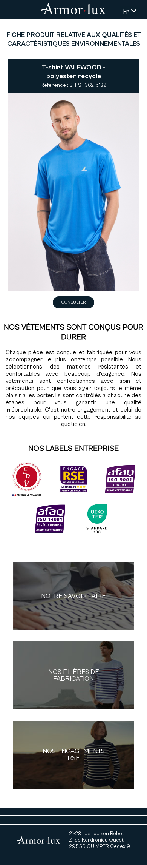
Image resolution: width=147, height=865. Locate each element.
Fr (127, 11)
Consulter (73, 302)
